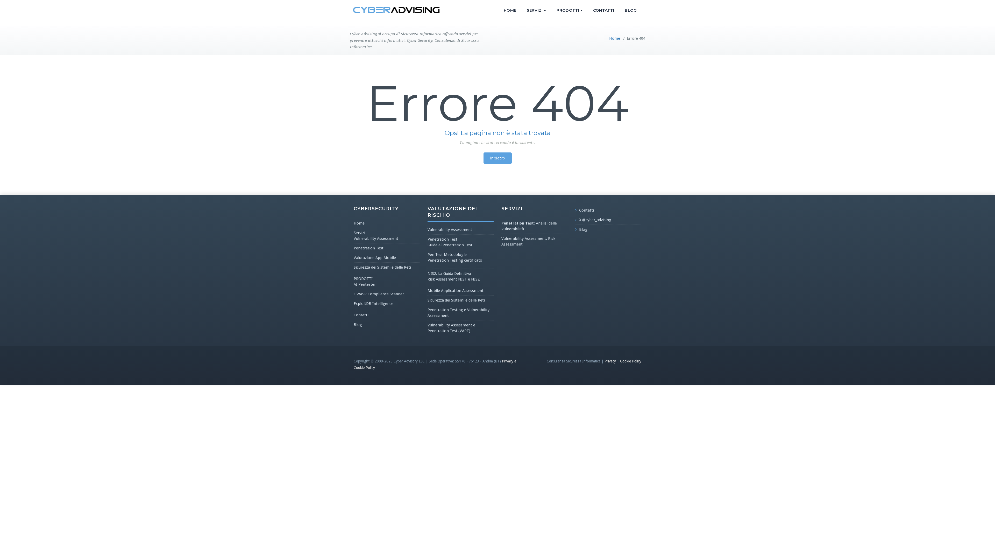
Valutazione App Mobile (375, 257)
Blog (631, 10)
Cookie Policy (630, 361)
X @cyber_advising (595, 220)
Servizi (535, 10)
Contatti (603, 10)
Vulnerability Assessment (376, 238)
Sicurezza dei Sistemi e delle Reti (382, 267)
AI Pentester (365, 284)
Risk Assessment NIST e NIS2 (454, 279)
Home (510, 10)
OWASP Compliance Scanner (379, 294)
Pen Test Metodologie (447, 254)
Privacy (610, 361)
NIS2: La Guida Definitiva (449, 273)
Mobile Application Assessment (456, 290)
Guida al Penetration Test (450, 245)
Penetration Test (368, 248)
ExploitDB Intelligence (373, 303)
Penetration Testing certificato (455, 260)
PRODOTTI (568, 10)
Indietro (497, 158)
